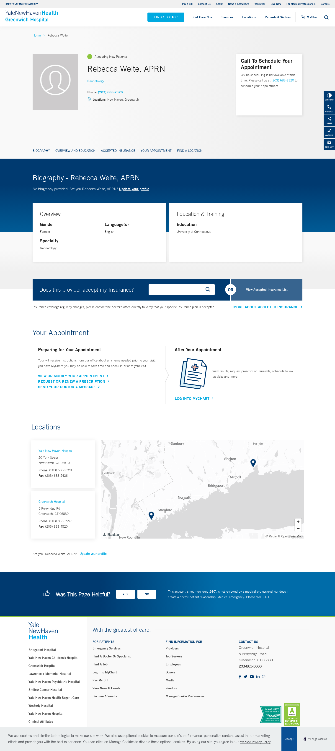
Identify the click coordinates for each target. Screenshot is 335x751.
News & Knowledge (238, 3)
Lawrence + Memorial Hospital (49, 674)
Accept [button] (289, 739)
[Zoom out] (298, 528)
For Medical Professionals (300, 3)
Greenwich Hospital (52, 502)
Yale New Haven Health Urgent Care (53, 698)
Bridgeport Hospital (42, 650)
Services (227, 17)
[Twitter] (245, 677)
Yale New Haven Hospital (55, 451)
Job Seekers (174, 656)
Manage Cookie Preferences (185, 696)
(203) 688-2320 (110, 92)
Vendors (171, 688)
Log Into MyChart (192, 398)
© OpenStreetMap (290, 536)
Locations (249, 17)
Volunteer (260, 3)
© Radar (271, 536)
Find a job (100, 664)
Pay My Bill (100, 680)
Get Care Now (202, 17)
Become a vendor (105, 696)
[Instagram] (263, 677)
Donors (170, 672)
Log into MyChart (105, 672)
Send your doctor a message (67, 387)
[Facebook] (240, 677)
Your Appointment (156, 151)
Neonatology (95, 81)
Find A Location (189, 151)
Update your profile (134, 188)
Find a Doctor (166, 17)
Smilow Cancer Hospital (45, 690)
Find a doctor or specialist (112, 656)
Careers (325, 3)
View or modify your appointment (71, 376)
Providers (172, 648)
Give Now (276, 3)
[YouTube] (252, 677)
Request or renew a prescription (71, 381)
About (219, 3)
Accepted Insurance (118, 151)
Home (37, 35)
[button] (315, 739)
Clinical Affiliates (40, 722)
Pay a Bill (187, 3)
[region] (202, 489)
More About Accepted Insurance (265, 307)
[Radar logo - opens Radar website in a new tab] (111, 534)
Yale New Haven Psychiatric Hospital (54, 682)
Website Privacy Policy (255, 742)
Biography (41, 151)
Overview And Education (75, 151)
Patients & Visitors (278, 17)
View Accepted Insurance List (267, 290)
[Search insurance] (209, 289)
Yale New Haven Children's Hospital (53, 658)
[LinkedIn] (258, 677)
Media (170, 680)
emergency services (107, 648)
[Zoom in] (298, 521)
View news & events (106, 688)
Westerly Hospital (40, 706)
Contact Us (204, 3)
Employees (173, 664)
